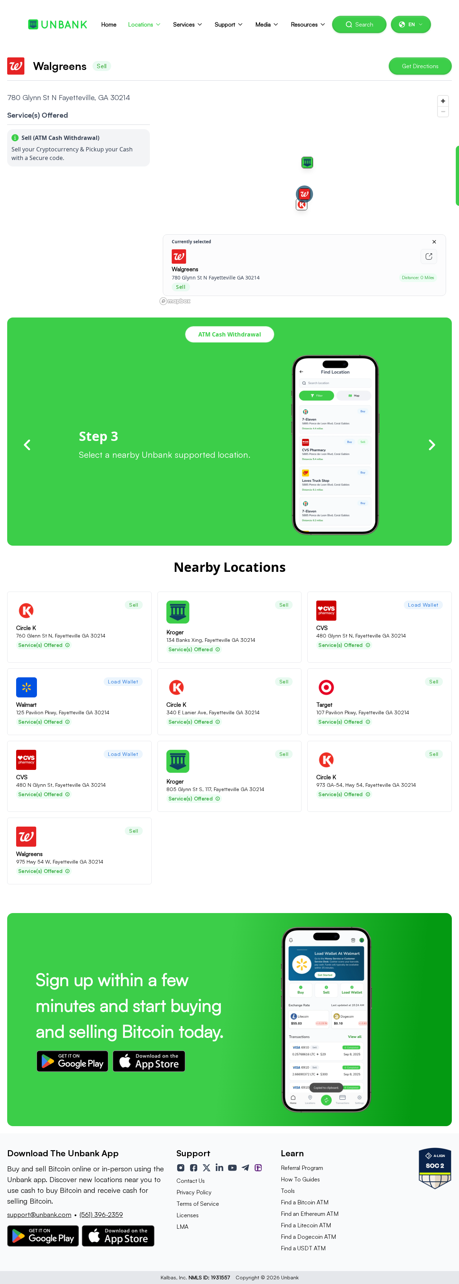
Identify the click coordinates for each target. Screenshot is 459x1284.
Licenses (187, 1215)
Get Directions (420, 66)
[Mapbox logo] (175, 301)
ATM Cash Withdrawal (229, 334)
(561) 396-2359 (101, 1214)
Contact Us (190, 1180)
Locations (140, 24)
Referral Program (302, 1167)
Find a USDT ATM (303, 1248)
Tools (288, 1190)
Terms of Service (197, 1203)
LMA (182, 1226)
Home (109, 24)
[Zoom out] (443, 111)
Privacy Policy (194, 1192)
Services (184, 24)
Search (364, 24)
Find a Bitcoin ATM (304, 1202)
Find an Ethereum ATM (310, 1213)
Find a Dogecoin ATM (308, 1236)
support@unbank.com (39, 1214)
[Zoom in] (443, 101)
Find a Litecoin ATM (306, 1225)
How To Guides (300, 1179)
